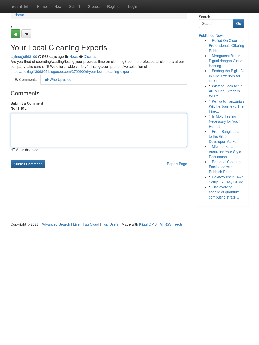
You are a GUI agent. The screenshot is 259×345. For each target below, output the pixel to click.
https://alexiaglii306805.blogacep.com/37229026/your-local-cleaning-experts (71, 71)
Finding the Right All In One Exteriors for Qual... (226, 75)
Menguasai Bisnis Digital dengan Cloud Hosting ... (225, 60)
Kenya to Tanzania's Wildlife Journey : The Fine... (226, 106)
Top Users (110, 224)
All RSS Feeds (171, 224)
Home (42, 6)
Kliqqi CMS (148, 224)
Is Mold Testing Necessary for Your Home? (224, 121)
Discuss (90, 56)
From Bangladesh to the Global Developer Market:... (225, 136)
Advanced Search (56, 224)
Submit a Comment (27, 103)
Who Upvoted (60, 79)
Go (238, 23)
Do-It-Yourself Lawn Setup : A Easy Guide (226, 179)
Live (76, 224)
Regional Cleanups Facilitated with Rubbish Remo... (225, 166)
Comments (27, 79)
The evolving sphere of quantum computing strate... (224, 192)
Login (132, 6)
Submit (74, 6)
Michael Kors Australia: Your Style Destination (225, 151)
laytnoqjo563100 (24, 56)
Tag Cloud (91, 224)
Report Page (177, 163)
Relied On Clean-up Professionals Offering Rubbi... (226, 45)
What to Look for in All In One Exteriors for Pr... (225, 90)
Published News (211, 35)
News (73, 56)
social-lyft (20, 6)
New (57, 6)
